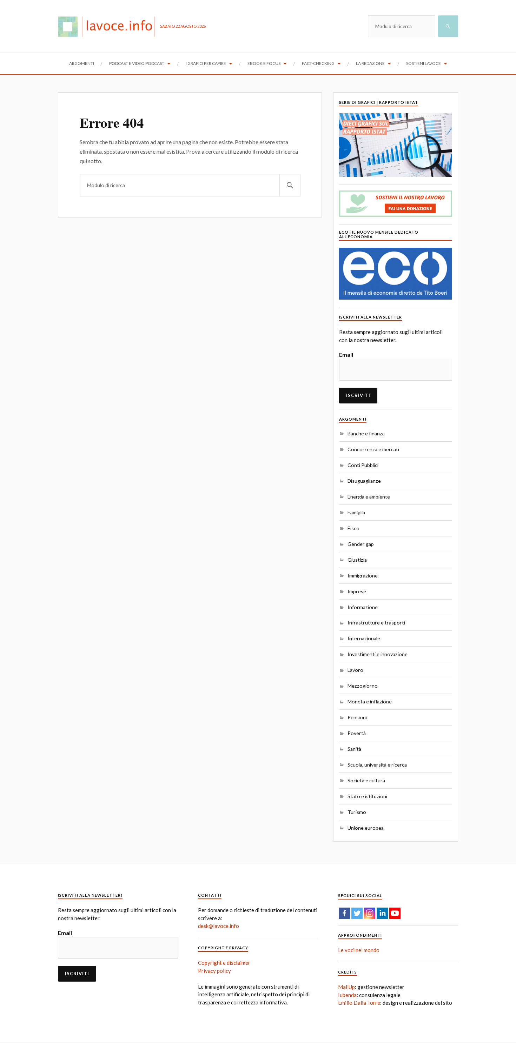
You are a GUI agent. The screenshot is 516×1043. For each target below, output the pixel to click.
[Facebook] (344, 913)
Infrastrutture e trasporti (376, 623)
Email (346, 354)
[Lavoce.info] (109, 26)
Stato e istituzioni (367, 796)
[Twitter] (357, 913)
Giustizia (357, 560)
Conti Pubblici (363, 465)
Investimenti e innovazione (378, 654)
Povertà (357, 733)
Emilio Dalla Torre (359, 1002)
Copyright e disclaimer (224, 963)
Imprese (357, 591)
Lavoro (355, 670)
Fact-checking (318, 63)
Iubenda (347, 995)
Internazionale (364, 638)
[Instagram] (369, 913)
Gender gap (361, 544)
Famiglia (356, 512)
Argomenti (81, 63)
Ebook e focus (263, 63)
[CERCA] (448, 26)
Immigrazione (363, 576)
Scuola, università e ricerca (377, 765)
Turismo (357, 812)
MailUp (346, 987)
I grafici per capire (206, 63)
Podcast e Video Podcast (136, 63)
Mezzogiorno (363, 686)
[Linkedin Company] (382, 913)
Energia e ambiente (369, 497)
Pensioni (357, 717)
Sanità (354, 749)
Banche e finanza (366, 433)
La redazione (370, 63)
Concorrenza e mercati (373, 449)
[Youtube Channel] (395, 913)
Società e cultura (366, 780)
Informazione (363, 607)
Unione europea (366, 828)
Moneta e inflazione (370, 701)
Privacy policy (214, 971)
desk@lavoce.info (218, 926)
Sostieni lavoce (423, 63)
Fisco (353, 528)
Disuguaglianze (364, 481)
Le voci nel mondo (358, 950)
